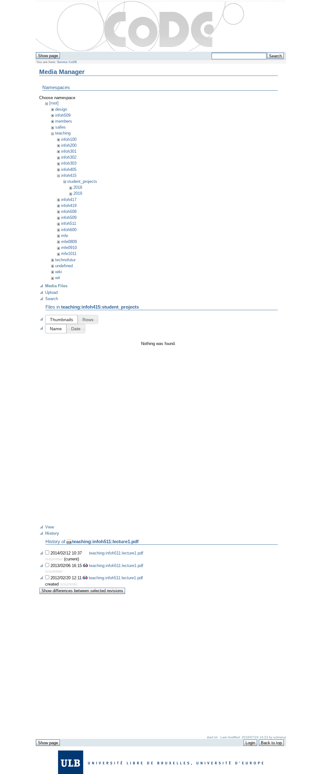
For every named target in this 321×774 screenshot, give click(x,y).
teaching (63, 133)
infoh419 (68, 205)
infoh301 (68, 151)
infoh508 (68, 211)
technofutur (65, 259)
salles (60, 127)
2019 (77, 193)
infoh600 (68, 229)
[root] (54, 103)
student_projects (82, 181)
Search (51, 298)
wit (57, 277)
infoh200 (68, 145)
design (61, 109)
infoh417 (68, 199)
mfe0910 (69, 247)
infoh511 (68, 223)
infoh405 (68, 169)
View (49, 527)
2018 (77, 187)
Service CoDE (67, 62)
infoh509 (63, 115)
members (63, 121)
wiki (58, 271)
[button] (61, 319)
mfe (64, 235)
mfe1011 (68, 253)
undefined (64, 265)
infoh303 (68, 163)
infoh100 (68, 139)
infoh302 (68, 157)
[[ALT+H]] (161, 26)
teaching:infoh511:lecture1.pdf (105, 541)
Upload (51, 292)
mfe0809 (69, 241)
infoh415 (68, 175)
